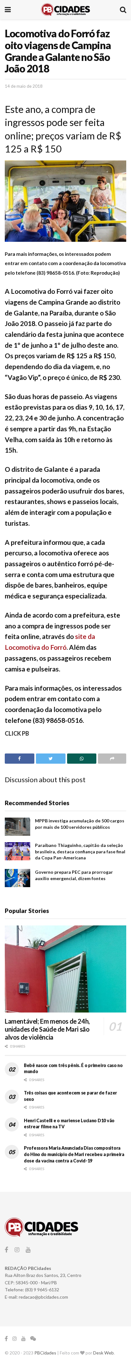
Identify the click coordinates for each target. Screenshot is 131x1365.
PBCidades (45, 1352)
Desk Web (103, 1352)
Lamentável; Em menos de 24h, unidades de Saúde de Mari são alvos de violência (47, 1029)
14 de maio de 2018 (24, 86)
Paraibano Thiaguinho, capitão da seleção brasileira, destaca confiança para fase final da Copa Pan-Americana (80, 851)
